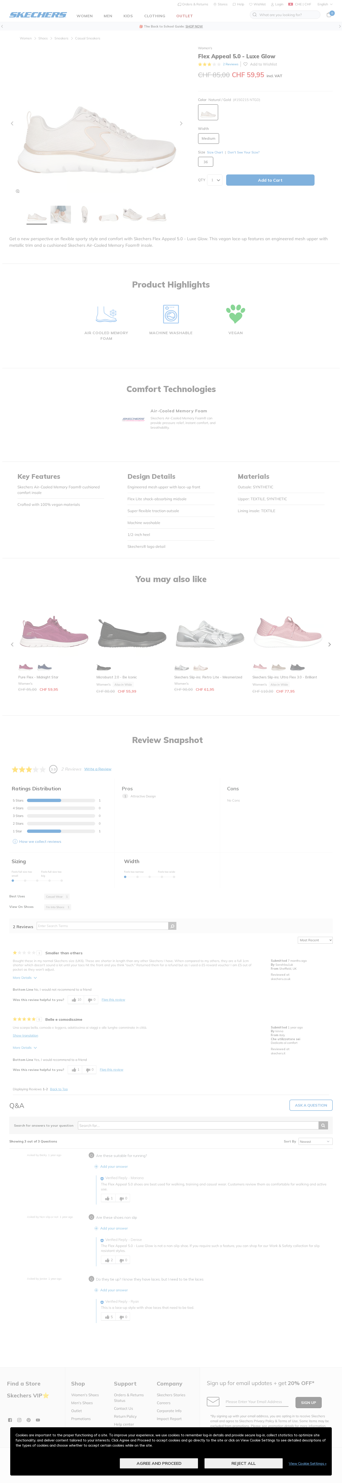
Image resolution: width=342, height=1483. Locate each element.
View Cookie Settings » (307, 1463)
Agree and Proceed (159, 1463)
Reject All (243, 1463)
